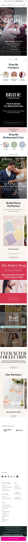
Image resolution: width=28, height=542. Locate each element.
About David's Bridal (6, 505)
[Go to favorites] (18, 5)
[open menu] (24, 5)
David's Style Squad (6, 511)
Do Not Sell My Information (13, 530)
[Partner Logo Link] (7, 430)
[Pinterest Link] (5, 476)
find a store (13, 299)
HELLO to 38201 (18, 494)
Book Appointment (13, 538)
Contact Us (17, 485)
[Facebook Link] (2, 476)
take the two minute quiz (13, 342)
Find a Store (4, 496)
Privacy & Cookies (9, 529)
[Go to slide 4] (16, 59)
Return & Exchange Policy (7, 487)
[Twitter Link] (14, 476)
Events (3, 510)
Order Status (4, 485)
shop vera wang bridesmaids (13, 122)
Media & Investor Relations (5, 521)
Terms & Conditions (18, 529)
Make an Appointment (6, 498)
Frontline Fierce (5, 508)
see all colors (13, 154)
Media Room (4, 516)
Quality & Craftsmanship (7, 506)
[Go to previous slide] (0, 32)
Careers (3, 513)
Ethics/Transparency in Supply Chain (11, 532)
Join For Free (18, 1)
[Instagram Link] (8, 476)
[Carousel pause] (26, 59)
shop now (13, 194)
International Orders (6, 490)
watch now (13, 49)
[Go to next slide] (26, 32)
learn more (13, 367)
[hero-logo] (3, 5)
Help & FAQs (17, 487)
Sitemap (22, 532)
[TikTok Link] (11, 476)
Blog (3, 518)
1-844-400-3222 (18, 499)
